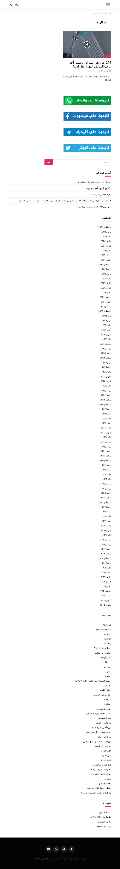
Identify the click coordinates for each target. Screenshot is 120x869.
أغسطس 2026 (104, 227)
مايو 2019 (107, 567)
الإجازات (107, 666)
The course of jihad (102, 648)
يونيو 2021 (106, 469)
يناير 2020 (106, 535)
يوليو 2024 (106, 315)
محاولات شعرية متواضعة (100, 769)
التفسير (108, 676)
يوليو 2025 (106, 269)
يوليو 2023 (106, 362)
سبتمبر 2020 (105, 497)
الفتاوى (107, 56)
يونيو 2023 (106, 367)
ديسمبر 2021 (105, 441)
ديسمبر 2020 (105, 483)
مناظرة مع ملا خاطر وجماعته (99, 788)
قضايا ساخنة (106, 760)
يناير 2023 (106, 385)
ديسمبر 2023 (105, 343)
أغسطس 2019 (104, 558)
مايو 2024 (107, 325)
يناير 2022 (106, 437)
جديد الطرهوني (104, 718)
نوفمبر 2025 (105, 255)
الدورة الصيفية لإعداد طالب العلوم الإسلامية (93, 680)
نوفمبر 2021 (105, 446)
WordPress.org (104, 826)
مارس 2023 (106, 376)
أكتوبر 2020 (106, 493)
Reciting (107, 643)
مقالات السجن (105, 783)
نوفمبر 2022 (105, 390)
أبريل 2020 (106, 521)
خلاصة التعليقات (104, 821)
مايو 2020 (107, 516)
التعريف (107, 671)
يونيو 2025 (106, 273)
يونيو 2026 (106, 231)
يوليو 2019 (106, 563)
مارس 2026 (106, 241)
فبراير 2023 (106, 381)
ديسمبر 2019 (105, 539)
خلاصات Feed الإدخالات (101, 817)
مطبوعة (107, 778)
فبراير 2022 (106, 432)
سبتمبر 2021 (105, 455)
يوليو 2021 (106, 465)
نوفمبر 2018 (105, 595)
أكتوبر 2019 (106, 549)
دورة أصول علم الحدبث (101, 727)
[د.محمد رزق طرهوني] (60, 4)
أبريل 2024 (106, 329)
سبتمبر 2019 (105, 553)
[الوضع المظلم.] (16, 4)
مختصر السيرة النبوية (102, 774)
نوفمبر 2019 (105, 544)
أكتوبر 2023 (106, 353)
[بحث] (11, 4)
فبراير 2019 (106, 581)
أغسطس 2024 (104, 311)
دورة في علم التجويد (102, 746)
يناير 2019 (106, 586)
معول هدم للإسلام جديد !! (100, 194)
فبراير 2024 (106, 334)
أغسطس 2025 (104, 264)
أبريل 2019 (106, 572)
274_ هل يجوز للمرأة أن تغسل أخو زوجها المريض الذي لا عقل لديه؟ (90, 64)
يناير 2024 (106, 339)
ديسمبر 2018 (105, 591)
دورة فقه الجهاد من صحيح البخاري (97, 741)
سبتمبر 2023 (105, 357)
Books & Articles (103, 629)
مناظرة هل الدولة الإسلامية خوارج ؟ (96, 792)
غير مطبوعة (106, 755)
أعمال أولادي (105, 657)
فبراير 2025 (106, 287)
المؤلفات (107, 699)
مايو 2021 (107, 474)
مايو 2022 (107, 418)
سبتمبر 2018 (105, 605)
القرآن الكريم (105, 690)
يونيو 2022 (106, 413)
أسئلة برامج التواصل (102, 652)
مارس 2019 (106, 577)
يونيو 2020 (106, 511)
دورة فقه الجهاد (104, 736)
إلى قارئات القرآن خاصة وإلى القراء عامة (94, 182)
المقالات (107, 704)
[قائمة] (108, 4)
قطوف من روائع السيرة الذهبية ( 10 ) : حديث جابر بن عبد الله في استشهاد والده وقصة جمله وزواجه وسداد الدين (64, 200)
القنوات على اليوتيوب (102, 694)
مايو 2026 (107, 236)
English (107, 638)
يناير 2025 (106, 292)
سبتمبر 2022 (105, 399)
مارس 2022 (106, 427)
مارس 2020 (106, 525)
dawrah (107, 634)
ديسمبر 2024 (105, 297)
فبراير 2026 (106, 245)
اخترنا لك (107, 662)
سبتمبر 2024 (105, 306)
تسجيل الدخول (105, 812)
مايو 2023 (107, 371)
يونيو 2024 (106, 320)
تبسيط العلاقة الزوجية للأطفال (98, 713)
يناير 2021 (106, 479)
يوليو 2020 (106, 507)
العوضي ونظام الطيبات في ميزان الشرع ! (93, 206)
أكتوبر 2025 (106, 259)
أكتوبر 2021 (106, 451)
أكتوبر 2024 (106, 301)
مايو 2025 (107, 278)
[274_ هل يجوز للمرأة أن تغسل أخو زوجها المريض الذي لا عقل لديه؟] (87, 44)
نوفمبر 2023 (105, 348)
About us (107, 625)
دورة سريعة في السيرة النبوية (98, 732)
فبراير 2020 (106, 530)
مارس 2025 (106, 283)
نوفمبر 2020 (105, 488)
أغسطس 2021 (104, 460)
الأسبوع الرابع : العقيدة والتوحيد (98, 188)
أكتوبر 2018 (106, 600)
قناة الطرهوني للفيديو (102, 764)
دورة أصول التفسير (103, 722)
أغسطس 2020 (104, 502)
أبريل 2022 (106, 423)
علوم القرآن (106, 750)
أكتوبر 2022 (106, 395)
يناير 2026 (106, 250)
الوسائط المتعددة (104, 708)
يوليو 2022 (106, 409)
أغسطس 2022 (104, 404)
